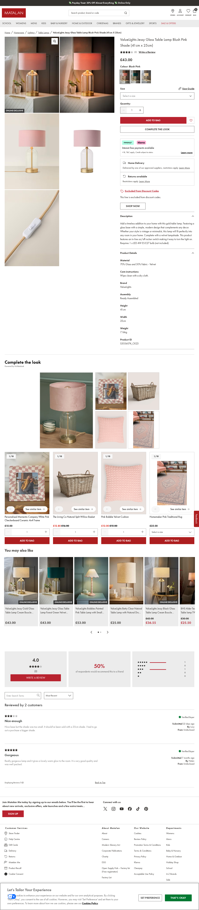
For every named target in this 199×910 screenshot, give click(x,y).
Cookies (137, 833)
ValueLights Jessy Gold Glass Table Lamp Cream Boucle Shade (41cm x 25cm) (19, 611)
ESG (104, 862)
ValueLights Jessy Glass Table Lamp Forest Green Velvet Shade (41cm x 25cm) (54, 611)
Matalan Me (14, 862)
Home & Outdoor (174, 856)
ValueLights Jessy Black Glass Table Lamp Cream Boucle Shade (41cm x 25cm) (160, 611)
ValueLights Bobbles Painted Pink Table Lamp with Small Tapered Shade (89, 611)
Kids (168, 845)
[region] (99, 896)
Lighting (31, 32)
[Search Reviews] (38, 695)
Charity (105, 856)
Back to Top (100, 782)
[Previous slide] (91, 632)
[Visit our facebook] (129, 809)
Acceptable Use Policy (144, 874)
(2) (135, 52)
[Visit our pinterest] (146, 809)
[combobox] (157, 95)
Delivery (12, 850)
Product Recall (15, 868)
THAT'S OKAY (178, 897)
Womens (170, 833)
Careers (105, 839)
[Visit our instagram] (113, 809)
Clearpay (138, 868)
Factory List (106, 877)
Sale (168, 879)
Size (122, 88)
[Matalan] (14, 13)
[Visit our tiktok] (138, 809)
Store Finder (14, 833)
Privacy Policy (140, 856)
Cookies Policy (90, 903)
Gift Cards (13, 845)
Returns (12, 856)
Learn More (184, 167)
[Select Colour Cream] (146, 76)
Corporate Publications (112, 850)
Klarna (137, 862)
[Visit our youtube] (121, 809)
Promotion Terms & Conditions (147, 845)
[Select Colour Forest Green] (135, 76)
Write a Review (147, 52)
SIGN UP (13, 813)
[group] (10, 622)
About (104, 833)
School (169, 868)
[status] (132, 110)
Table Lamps (43, 32)
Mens (168, 839)
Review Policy (140, 839)
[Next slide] (107, 632)
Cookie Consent (16, 874)
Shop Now (133, 206)
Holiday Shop (172, 862)
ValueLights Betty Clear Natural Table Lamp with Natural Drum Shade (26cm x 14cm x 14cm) (126, 611)
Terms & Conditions (142, 850)
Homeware (19, 32)
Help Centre (14, 839)
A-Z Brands (171, 874)
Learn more (186, 152)
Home (7, 32)
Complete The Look (157, 129)
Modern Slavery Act (111, 845)
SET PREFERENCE (150, 897)
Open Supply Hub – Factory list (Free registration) (116, 870)
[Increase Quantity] (140, 110)
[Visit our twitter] (105, 809)
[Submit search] (125, 13)
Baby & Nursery (173, 850)
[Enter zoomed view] (54, 41)
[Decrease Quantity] (123, 110)
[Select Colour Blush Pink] (125, 76)
